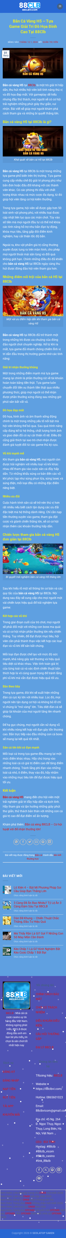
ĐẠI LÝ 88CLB (45, 1047)
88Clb (32, 85)
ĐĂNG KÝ (9, 1072)
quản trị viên (50, 42)
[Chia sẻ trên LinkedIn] (50, 842)
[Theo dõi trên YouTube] (39, 1179)
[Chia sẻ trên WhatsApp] (16, 842)
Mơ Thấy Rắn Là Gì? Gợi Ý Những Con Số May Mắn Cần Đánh (38, 935)
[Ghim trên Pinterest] (43, 842)
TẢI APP (8, 1106)
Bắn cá (38, 855)
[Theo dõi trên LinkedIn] (59, 1170)
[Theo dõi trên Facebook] (39, 1170)
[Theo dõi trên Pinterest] (52, 1170)
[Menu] (60, 7)
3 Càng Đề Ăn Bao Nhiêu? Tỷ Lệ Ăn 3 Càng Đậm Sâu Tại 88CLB (37, 904)
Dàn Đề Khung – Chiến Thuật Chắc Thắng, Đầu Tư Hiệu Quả (36, 919)
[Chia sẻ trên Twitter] (30, 842)
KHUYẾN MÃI (11, 1114)
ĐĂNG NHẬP (11, 1080)
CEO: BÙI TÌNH (45, 1142)
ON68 (42, 1192)
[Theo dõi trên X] (46, 1170)
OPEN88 (30, 1210)
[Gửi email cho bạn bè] (36, 842)
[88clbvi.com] (30, 6)
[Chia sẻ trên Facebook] (23, 842)
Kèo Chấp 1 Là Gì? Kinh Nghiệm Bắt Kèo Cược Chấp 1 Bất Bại (37, 950)
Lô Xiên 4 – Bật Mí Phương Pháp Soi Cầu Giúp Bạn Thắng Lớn (37, 889)
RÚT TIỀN (9, 1097)
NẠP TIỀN (9, 1089)
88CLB (10, 1013)
